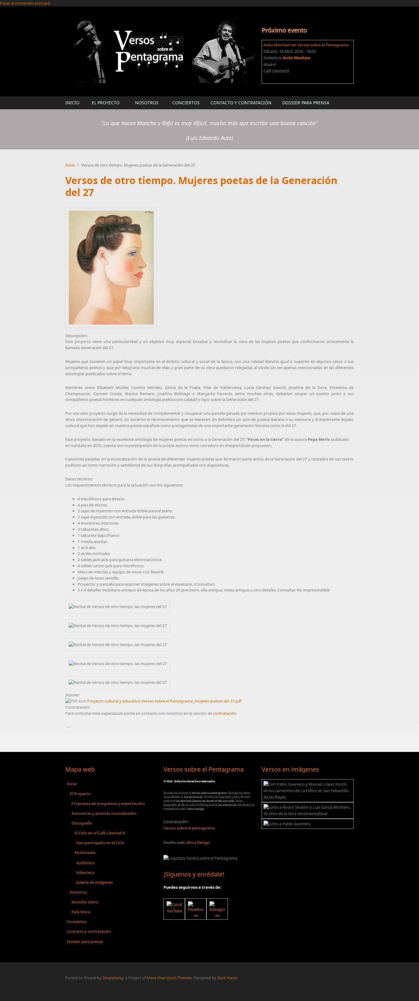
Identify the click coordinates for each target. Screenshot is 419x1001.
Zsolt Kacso (227, 977)
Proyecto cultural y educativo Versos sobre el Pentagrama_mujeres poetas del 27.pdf (164, 701)
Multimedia (85, 852)
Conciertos (186, 103)
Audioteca (85, 862)
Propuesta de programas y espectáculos (108, 803)
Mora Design (198, 842)
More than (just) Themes (169, 977)
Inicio (72, 103)
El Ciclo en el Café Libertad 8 (100, 833)
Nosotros (147, 103)
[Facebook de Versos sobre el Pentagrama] (196, 909)
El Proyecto (106, 103)
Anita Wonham (296, 57)
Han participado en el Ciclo (100, 842)
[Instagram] (217, 909)
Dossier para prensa (305, 103)
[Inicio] (160, 51)
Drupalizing (112, 977)
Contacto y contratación (240, 103)
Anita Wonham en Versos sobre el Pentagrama (305, 45)
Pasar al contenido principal (25, 3)
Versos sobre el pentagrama (189, 828)
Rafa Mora (80, 911)
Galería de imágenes (94, 882)
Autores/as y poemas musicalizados (103, 813)
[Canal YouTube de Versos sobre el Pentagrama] (174, 909)
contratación (224, 713)
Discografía (81, 823)
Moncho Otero (84, 902)
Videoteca (85, 872)
